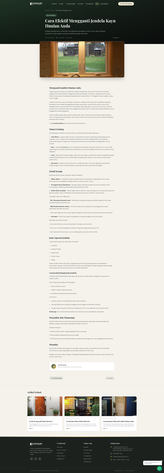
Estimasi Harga (71, 4)
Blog (97, 4)
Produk (61, 4)
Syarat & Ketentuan (129, 470)
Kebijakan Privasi (119, 470)
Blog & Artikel (87, 459)
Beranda (54, 4)
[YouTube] (39, 458)
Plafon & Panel (61, 456)
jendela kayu (65, 147)
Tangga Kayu (60, 459)
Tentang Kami (90, 4)
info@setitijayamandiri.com (120, 456)
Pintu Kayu (60, 447)
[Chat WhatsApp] (159, 468)
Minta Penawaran (127, 4)
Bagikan (117, 37)
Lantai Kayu (60, 453)
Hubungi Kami (104, 4)
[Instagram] (31, 458)
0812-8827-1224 (117, 453)
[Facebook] (35, 458)
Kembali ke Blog (57, 378)
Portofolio (80, 4)
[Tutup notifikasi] (161, 461)
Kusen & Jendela (61, 450)
